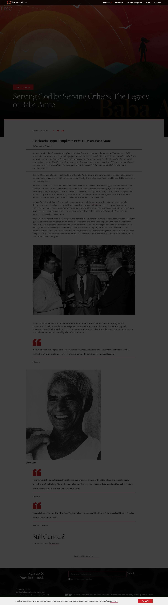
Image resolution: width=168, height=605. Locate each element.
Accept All (145, 601)
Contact (157, 2)
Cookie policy (114, 601)
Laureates (119, 2)
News (148, 2)
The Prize (106, 2)
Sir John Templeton (134, 2)
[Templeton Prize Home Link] (17, 2)
